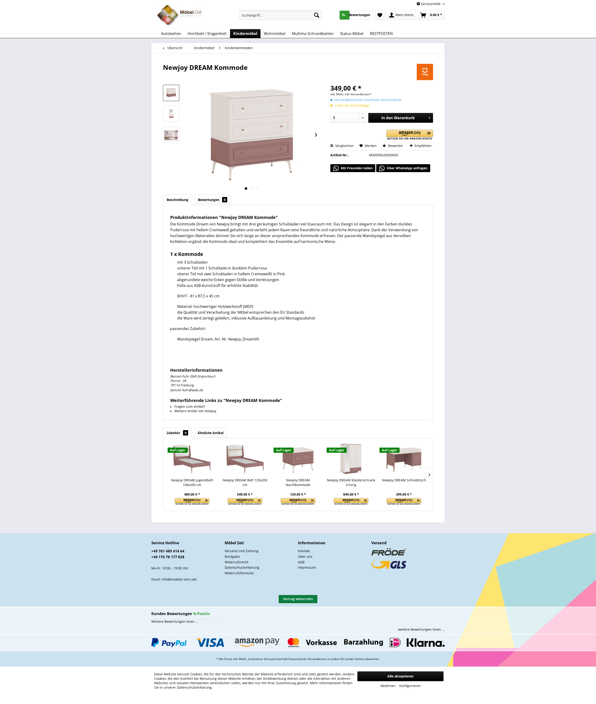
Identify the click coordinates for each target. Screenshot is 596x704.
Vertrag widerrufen (298, 599)
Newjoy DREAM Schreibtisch (404, 480)
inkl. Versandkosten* (358, 94)
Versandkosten (317, 659)
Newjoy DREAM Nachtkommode (298, 482)
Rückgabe (232, 556)
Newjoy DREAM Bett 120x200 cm (245, 482)
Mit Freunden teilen (356, 168)
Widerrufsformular (239, 573)
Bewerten (395, 145)
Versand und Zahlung (241, 551)
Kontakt (304, 551)
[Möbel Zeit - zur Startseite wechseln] (180, 15)
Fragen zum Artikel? (189, 406)
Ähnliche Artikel (211, 433)
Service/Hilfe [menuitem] (430, 4)
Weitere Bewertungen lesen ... (174, 621)
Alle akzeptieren (400, 676)
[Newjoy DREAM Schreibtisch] (404, 459)
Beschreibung (177, 199)
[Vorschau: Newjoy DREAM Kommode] (171, 93)
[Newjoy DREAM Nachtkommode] (298, 459)
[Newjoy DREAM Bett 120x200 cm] (245, 459)
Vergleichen (344, 145)
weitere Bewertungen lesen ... (421, 629)
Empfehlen (423, 145)
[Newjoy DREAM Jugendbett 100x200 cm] (192, 459)
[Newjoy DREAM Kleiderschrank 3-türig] (351, 459)
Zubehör (176, 433)
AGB (301, 562)
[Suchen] (317, 15)
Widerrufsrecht (236, 562)
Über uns (305, 556)
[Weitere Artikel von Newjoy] (425, 72)
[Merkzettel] (380, 15)
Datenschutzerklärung (242, 567)
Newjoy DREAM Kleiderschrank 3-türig (351, 482)
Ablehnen (388, 686)
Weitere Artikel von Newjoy (194, 411)
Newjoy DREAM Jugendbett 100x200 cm (192, 482)
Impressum (307, 567)
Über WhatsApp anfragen (406, 168)
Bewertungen (212, 199)
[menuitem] (280, 15)
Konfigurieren (410, 686)
